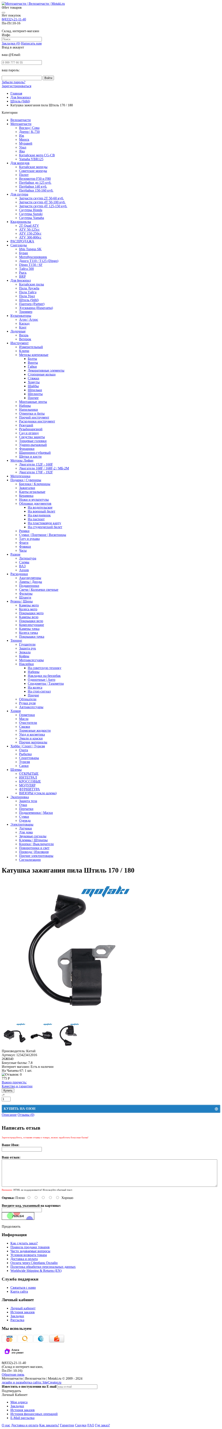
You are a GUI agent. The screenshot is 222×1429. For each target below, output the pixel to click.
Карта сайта (19, 1291)
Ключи (24, 351)
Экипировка (19, 797)
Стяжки (33, 378)
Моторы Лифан (21, 460)
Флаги (23, 542)
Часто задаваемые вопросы (30, 1251)
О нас (6, 1425)
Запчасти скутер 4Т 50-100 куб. (42, 202)
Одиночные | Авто (41, 679)
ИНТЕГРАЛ (28, 777)
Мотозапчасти (20, 124)
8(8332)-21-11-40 (14, 19)
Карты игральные (32, 492)
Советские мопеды (33, 171)
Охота (23, 750)
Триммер (25, 312)
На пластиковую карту (44, 523)
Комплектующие (31, 625)
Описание (9, 1115)
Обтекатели (27, 699)
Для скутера (19, 194)
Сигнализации (30, 859)
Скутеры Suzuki (30, 214)
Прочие (33, 695)
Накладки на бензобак (44, 676)
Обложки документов (35, 503)
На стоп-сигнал (39, 691)
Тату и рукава (29, 539)
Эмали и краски (31, 738)
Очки (23, 805)
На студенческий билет (45, 527)
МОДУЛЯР (27, 785)
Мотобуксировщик (33, 257)
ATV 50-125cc (29, 229)
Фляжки (25, 546)
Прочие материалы (33, 742)
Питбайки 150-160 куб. (36, 190)
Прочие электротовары (36, 856)
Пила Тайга (27, 292)
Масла (23, 719)
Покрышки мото (31, 613)
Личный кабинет (23, 1308)
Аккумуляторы (30, 578)
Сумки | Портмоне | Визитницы (42, 535)
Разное (15, 554)
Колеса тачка (28, 632)
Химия (15, 711)
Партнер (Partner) (31, 304)
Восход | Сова (29, 128)
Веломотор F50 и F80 (35, 178)
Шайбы (33, 386)
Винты (33, 362)
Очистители (28, 723)
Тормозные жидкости (35, 730)
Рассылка (17, 1320)
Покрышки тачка (31, 636)
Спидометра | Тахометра (46, 683)
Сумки (24, 816)
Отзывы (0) (26, 1115)
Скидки (81, 1425)
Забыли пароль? (13, 82)
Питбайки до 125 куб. (35, 182)
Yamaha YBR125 (31, 159)
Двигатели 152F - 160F (36, 464)
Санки (24, 766)
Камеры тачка (29, 629)
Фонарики (26, 449)
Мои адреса (19, 1402)
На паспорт (36, 519)
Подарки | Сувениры (25, 480)
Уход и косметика (32, 734)
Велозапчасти (20, 120)
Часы (23, 550)
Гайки (32, 366)
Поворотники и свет (34, 848)
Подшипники (29, 586)
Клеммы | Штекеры (33, 840)
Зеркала (25, 652)
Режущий (26, 425)
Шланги (25, 597)
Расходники (19, 574)
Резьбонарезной (30, 429)
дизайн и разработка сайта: (31, 1382)
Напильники (28, 409)
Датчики (25, 828)
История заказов (22, 1312)
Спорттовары (29, 758)
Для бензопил (20, 280)
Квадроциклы (20, 222)
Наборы (25, 405)
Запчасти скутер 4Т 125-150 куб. (43, 206)
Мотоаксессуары (31, 660)
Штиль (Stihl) (29, 300)
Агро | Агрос (28, 319)
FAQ (90, 1425)
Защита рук (27, 648)
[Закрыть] (3, 12)
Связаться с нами (23, 1287)
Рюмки (24, 531)
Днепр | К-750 (29, 132)
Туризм (24, 762)
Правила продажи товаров (30, 1247)
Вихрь (23, 335)
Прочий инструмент (34, 417)
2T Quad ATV (29, 225)
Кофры (24, 656)
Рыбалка (25, 754)
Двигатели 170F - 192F (36, 472)
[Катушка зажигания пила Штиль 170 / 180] (73, 1020)
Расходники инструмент (37, 421)
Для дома (26, 832)
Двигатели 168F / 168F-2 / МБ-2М (44, 468)
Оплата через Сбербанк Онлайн (34, 1263)
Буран (23, 253)
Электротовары (21, 824)
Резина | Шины (21, 601)
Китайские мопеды (33, 167)
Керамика (26, 495)
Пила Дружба (29, 288)
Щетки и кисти (30, 456)
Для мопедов (19, 163)
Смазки (24, 726)
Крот (22, 327)
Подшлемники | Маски (36, 813)
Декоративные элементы (46, 370)
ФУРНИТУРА (29, 789)
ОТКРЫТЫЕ (29, 773)
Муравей (25, 143)
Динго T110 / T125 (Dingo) (38, 261)
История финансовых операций (34, 1414)
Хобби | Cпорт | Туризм (27, 746)
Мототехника (20, 476)
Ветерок (25, 339)
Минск (24, 139)
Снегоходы (18, 245)
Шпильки (35, 390)
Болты (32, 359)
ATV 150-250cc (30, 233)
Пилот (24, 175)
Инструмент (19, 343)
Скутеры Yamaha (31, 218)
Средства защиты (32, 437)
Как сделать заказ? (24, 1243)
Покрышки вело (31, 621)
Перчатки (26, 809)
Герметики (27, 715)
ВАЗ (22, 566)
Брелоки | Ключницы (34, 484)
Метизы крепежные (33, 355)
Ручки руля (27, 703)
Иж (21, 135)
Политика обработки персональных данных (43, 1267)
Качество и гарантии (17, 1084)
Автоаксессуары (31, 707)
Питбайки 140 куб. (33, 186)
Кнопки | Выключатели (36, 844)
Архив (24, 570)
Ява (22, 151)
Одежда (25, 820)
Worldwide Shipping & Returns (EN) (36, 1270)
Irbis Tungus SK (30, 249)
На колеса (35, 687)
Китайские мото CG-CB (37, 155)
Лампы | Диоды (30, 582)
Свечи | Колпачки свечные (38, 589)
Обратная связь (13, 1374)
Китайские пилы (31, 284)
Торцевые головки (33, 441)
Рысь (22, 272)
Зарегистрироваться (16, 86)
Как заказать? (49, 1425)
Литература (27, 558)
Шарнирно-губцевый (35, 452)
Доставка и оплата (24, 1259)
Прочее (33, 398)
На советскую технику (44, 668)
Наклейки (26, 664)
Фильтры (26, 593)
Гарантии (67, 1425)
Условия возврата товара (28, 1255)
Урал (22, 147)
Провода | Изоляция (34, 852)
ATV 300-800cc (30, 237)
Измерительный (31, 347)
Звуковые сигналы (32, 836)
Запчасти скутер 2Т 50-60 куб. (41, 198)
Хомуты (34, 382)
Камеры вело (28, 617)
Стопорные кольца (42, 374)
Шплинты (35, 394)
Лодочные (18, 331)
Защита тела (28, 801)
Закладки (17, 1316)
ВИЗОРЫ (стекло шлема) (38, 793)
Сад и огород (29, 433)
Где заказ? (102, 1425)
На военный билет (41, 511)
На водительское (40, 507)
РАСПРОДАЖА (22, 241)
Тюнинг (16, 640)
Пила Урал (27, 296)
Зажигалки (27, 488)
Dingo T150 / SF (30, 265)
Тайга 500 (26, 268)
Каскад (24, 323)
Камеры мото (29, 605)
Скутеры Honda (30, 210)
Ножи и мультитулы (34, 499)
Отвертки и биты (32, 413)
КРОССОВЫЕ (30, 781)
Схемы (24, 562)
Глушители (27, 644)
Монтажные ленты (33, 402)
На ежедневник (39, 515)
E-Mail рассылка (22, 1418)
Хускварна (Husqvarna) (36, 308)
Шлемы (16, 769)
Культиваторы (20, 315)
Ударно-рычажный (33, 445)
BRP (22, 276)
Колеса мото (28, 609)
